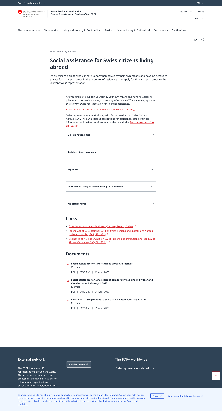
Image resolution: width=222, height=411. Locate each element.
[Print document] (195, 39)
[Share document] (202, 39)
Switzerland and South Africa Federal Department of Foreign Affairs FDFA (73, 13)
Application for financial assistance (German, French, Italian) (99, 109)
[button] (29, 30)
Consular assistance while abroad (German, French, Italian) (101, 226)
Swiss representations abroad (132, 368)
